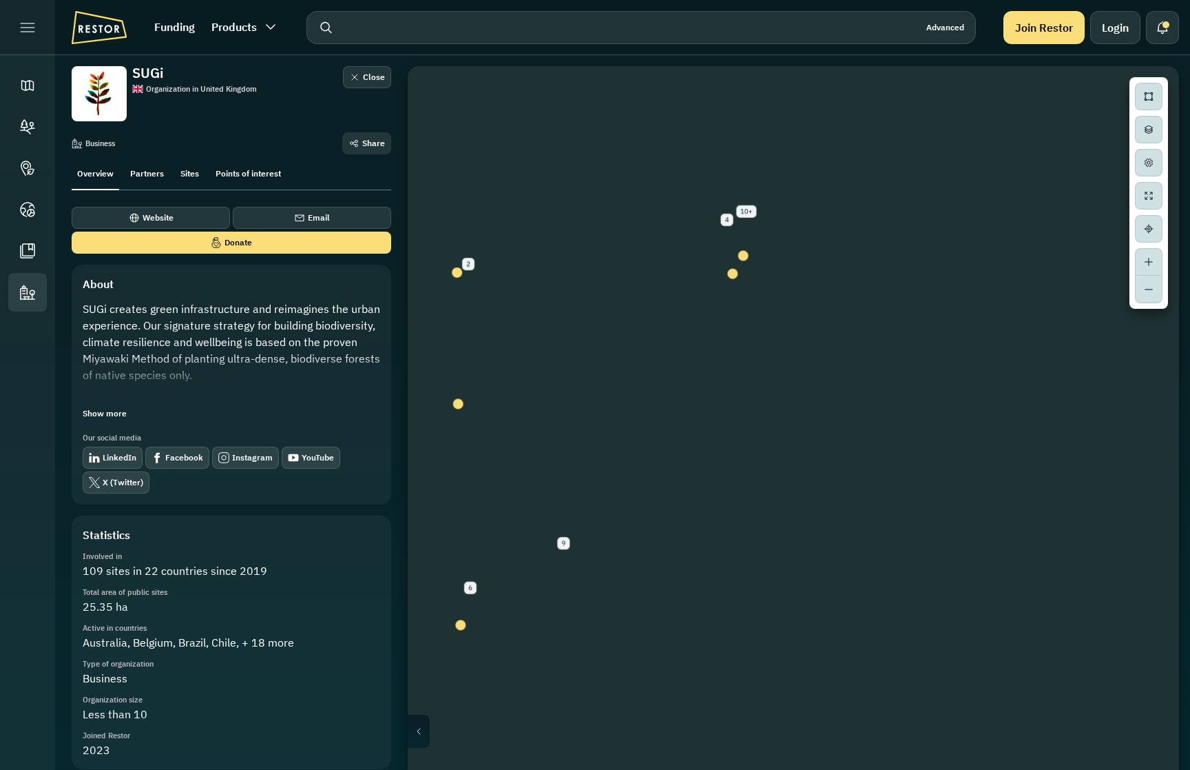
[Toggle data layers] (1148, 129)
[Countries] (27, 209)
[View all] (1148, 196)
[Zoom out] (1148, 289)
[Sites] (27, 127)
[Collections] (27, 251)
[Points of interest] (27, 168)
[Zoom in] (1148, 262)
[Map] (27, 85)
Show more (105, 413)
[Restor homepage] (99, 27)
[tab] (95, 172)
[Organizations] (27, 292)
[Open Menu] (27, 27)
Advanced (945, 27)
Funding (174, 27)
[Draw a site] (1148, 96)
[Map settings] (1148, 162)
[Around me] (1148, 229)
